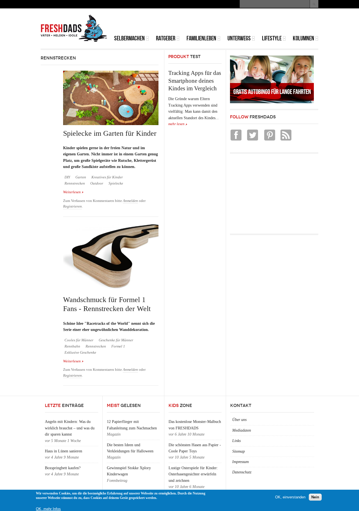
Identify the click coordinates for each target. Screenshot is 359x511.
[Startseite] (74, 28)
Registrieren (72, 206)
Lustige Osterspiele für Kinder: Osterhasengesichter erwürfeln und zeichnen (193, 474)
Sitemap (238, 451)
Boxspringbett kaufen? (62, 468)
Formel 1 (118, 346)
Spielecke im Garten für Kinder (110, 133)
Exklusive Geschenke (80, 353)
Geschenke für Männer (116, 340)
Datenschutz (241, 472)
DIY (67, 177)
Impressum (240, 462)
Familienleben (201, 38)
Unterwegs (239, 38)
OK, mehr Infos (48, 509)
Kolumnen (303, 38)
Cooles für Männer (79, 340)
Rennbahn (72, 346)
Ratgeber (165, 38)
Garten (80, 177)
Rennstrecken (75, 183)
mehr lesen (176, 124)
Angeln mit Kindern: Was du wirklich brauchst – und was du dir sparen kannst (70, 428)
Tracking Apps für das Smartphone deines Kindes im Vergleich (194, 81)
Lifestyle (272, 38)
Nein (315, 497)
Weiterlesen (73, 192)
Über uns (239, 420)
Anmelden (130, 201)
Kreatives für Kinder (107, 177)
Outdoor (96, 183)
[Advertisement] (252, 22)
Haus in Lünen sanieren (63, 451)
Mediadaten (241, 430)
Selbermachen (129, 38)
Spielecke (116, 183)
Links (236, 441)
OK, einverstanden (290, 497)
